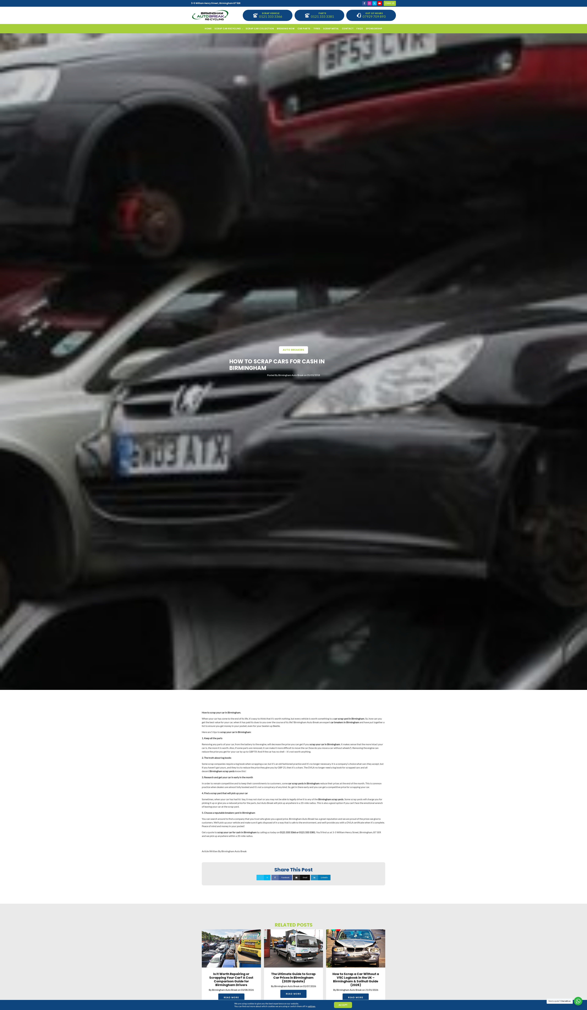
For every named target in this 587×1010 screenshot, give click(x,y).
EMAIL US (389, 3)
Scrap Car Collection (260, 28)
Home (208, 28)
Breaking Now (285, 28)
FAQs (359, 28)
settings (311, 1006)
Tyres (316, 28)
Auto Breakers (293, 350)
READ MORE (231, 997)
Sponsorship (374, 28)
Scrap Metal (331, 28)
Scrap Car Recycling (227, 28)
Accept (343, 1005)
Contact (348, 28)
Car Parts (303, 28)
